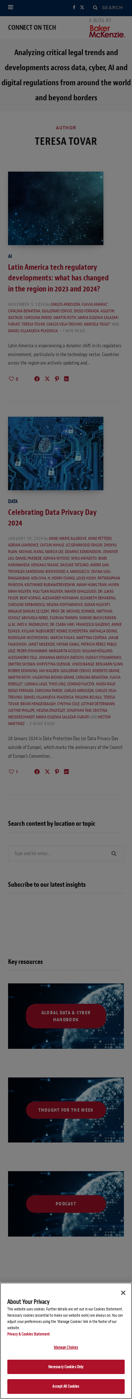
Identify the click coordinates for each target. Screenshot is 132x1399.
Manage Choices (66, 1347)
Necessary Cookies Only (66, 1367)
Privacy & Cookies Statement (28, 1334)
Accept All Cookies (65, 1386)
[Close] (123, 1293)
